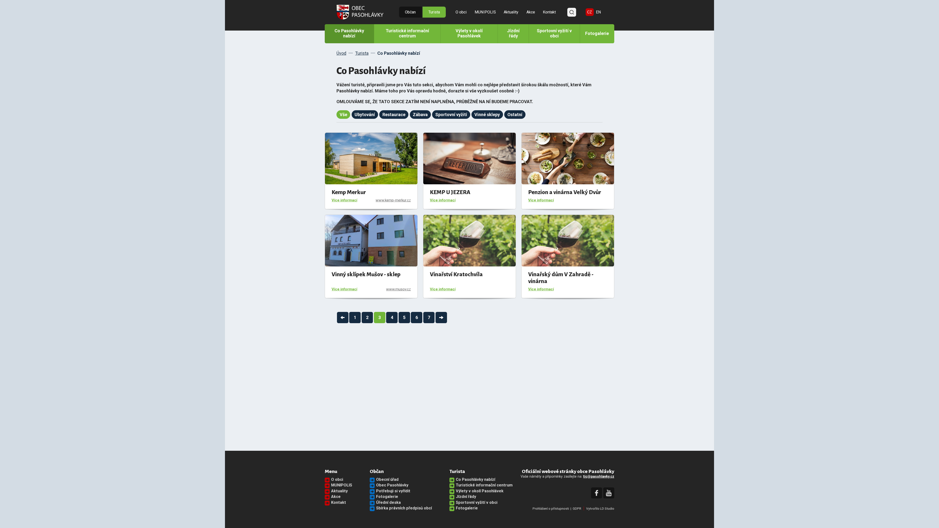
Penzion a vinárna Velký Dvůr (564, 192)
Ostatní (514, 114)
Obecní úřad (387, 479)
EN (598, 12)
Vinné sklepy (487, 114)
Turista (434, 12)
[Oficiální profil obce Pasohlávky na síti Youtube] (608, 492)
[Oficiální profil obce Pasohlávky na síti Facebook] (596, 492)
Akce (530, 12)
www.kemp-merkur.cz (393, 200)
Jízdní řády (513, 33)
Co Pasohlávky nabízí (349, 33)
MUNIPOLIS (485, 12)
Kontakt (549, 12)
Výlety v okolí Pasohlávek (469, 33)
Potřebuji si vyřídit (393, 491)
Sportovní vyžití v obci (554, 33)
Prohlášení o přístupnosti (551, 508)
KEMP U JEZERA (450, 192)
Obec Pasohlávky (392, 485)
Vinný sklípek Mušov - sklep (366, 274)
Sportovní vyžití (451, 114)
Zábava (420, 114)
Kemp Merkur (349, 192)
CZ (589, 12)
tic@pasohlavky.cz (598, 476)
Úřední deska (388, 502)
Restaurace (393, 114)
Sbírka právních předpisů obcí (404, 508)
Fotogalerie (597, 33)
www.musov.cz (398, 289)
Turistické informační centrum (407, 33)
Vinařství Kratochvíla (456, 274)
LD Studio (607, 508)
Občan (410, 12)
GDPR (577, 508)
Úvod (341, 53)
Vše (343, 114)
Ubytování (365, 114)
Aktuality (511, 12)
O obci (461, 12)
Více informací (344, 200)
